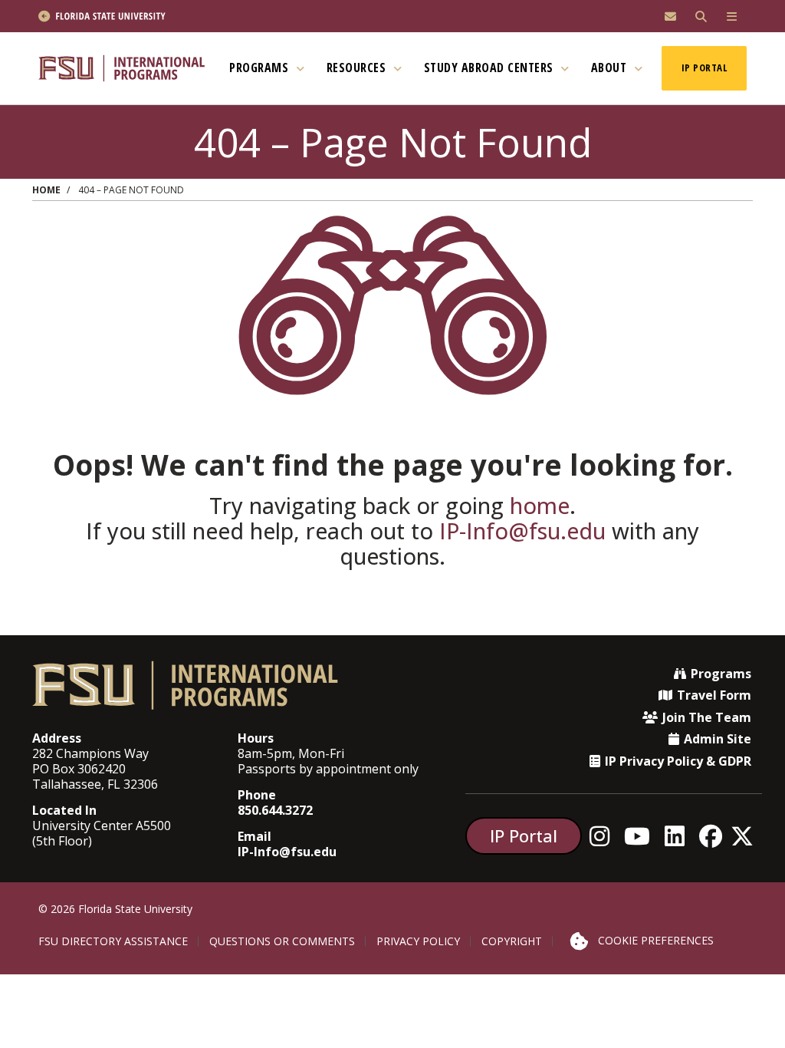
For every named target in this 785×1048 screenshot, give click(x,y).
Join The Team (706, 717)
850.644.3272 (275, 810)
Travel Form (714, 695)
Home (46, 189)
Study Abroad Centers (490, 67)
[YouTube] (641, 836)
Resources (358, 67)
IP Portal (705, 67)
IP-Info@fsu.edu (522, 530)
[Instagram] (604, 836)
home (540, 505)
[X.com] (746, 836)
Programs (260, 67)
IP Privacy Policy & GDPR (678, 761)
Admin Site (717, 738)
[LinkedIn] (679, 836)
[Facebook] (715, 836)
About (610, 67)
